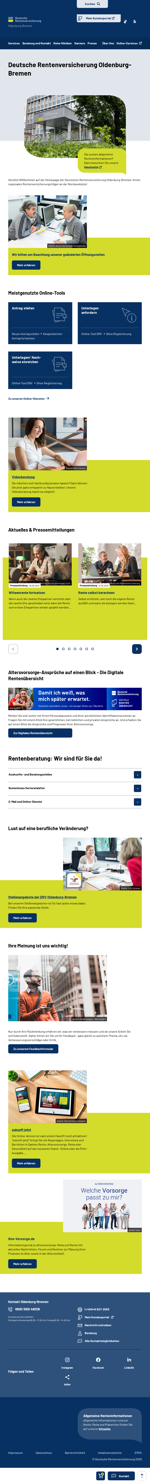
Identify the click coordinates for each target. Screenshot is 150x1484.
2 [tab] (63, 649)
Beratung (91, 1333)
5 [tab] (81, 649)
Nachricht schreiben (98, 1325)
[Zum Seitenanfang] (142, 1475)
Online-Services (127, 43)
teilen (67, 1384)
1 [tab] (57, 649)
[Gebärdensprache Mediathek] (125, 21)
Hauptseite (91, 167)
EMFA (138, 1452)
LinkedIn (129, 1367)
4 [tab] (75, 649)
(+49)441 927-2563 (97, 1309)
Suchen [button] (90, 4)
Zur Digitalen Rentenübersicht (32, 733)
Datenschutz (44, 1452)
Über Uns (108, 43)
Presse (94, 43)
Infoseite (104, 1428)
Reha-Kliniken (62, 43)
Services (14, 43)
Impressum (15, 1452)
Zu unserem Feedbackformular (33, 1048)
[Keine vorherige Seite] (13, 649)
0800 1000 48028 (27, 1309)
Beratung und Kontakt (36, 43)
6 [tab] (87, 649)
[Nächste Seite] (137, 649)
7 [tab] (93, 649)
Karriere (79, 43)
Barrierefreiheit (75, 1452)
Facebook (98, 1367)
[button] (121, 1475)
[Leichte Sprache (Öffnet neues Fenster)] (134, 21)
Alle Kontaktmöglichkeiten (102, 1341)
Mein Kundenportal (98, 18)
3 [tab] (69, 649)
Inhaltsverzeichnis (110, 1452)
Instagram (67, 1367)
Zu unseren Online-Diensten (26, 398)
